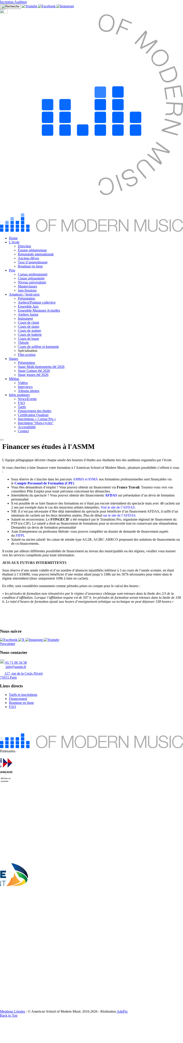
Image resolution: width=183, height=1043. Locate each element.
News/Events (27, 399)
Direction (24, 246)
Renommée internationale (36, 254)
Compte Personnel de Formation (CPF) (44, 483)
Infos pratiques (19, 395)
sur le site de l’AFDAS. (119, 515)
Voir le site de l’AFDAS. (118, 507)
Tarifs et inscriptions (23, 695)
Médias (14, 379)
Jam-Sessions (27, 290)
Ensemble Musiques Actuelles (39, 310)
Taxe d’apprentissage (33, 262)
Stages (13, 359)
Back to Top (8, 1015)
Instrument (25, 318)
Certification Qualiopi (33, 415)
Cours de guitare (29, 330)
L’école (14, 242)
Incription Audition (13, 2)
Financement (18, 699)
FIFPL (20, 535)
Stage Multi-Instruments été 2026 (41, 367)
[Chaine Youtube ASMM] (30, 6)
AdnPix (122, 1011)
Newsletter (7, 644)
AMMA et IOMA (85, 479)
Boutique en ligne (30, 266)
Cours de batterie (30, 334)
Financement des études (34, 411)
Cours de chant (28, 322)
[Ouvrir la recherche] (10, 6)
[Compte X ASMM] (21, 640)
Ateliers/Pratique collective (37, 302)
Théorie (23, 342)
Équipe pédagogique (32, 250)
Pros (12, 270)
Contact (23, 431)
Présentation (26, 298)
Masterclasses (27, 286)
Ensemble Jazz (28, 306)
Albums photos (28, 391)
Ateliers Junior (28, 314)
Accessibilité (27, 427)
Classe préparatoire (31, 278)
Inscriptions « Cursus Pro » (37, 419)
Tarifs (22, 407)
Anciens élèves (28, 258)
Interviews (25, 387)
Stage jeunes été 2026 (33, 375)
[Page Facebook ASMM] (47, 6)
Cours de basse (28, 338)
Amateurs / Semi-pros (24, 294)
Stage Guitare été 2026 (34, 371)
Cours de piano (28, 326)
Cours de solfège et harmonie (38, 346)
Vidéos (23, 383)
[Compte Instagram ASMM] (65, 6)
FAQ (21, 403)
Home (13, 238)
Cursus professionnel (32, 274)
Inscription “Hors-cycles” (36, 423)
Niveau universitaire (32, 282)
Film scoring (26, 355)
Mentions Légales (12, 1011)
